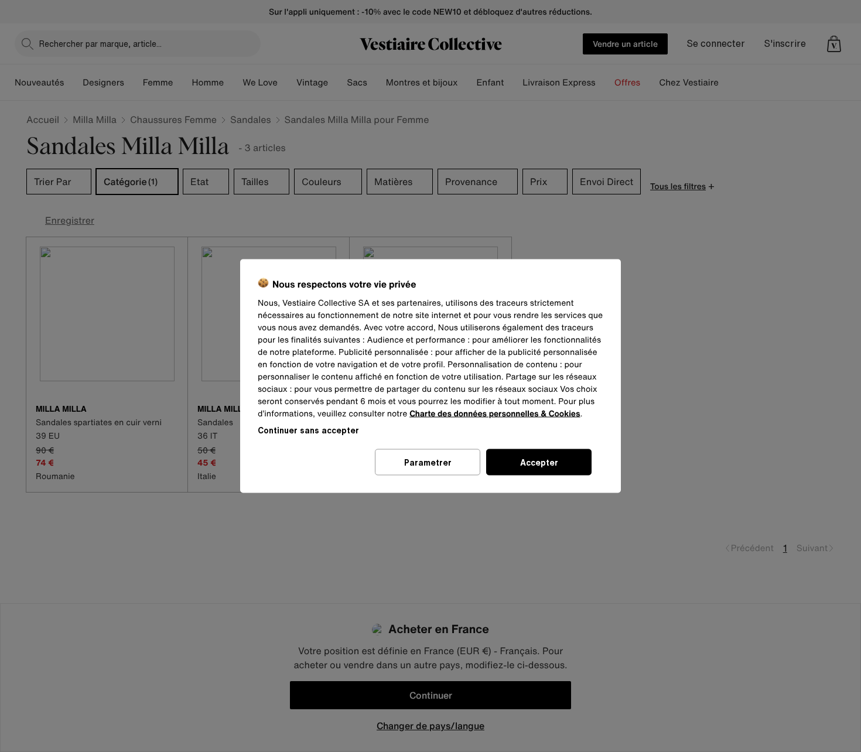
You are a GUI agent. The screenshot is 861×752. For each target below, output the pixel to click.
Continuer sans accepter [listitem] (308, 430)
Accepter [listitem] (539, 462)
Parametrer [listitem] (428, 462)
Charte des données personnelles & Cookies (494, 414)
